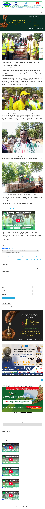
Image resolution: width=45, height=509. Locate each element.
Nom (3, 287)
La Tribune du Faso (8, 435)
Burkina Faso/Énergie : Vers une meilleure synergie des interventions (28, 259)
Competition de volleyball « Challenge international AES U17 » (26, 250)
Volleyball (18, 252)
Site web (4, 294)
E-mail (3, 290)
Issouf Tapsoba (13, 67)
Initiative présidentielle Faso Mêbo (8, 252)
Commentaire (5, 271)
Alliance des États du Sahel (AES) (8, 250)
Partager (12, 248)
